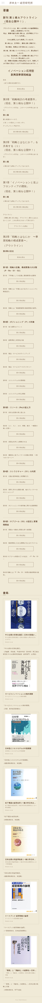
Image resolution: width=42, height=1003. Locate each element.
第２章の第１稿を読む (21, 172)
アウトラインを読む (21, 226)
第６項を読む (21, 399)
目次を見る (21, 89)
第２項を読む (21, 300)
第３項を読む (21, 314)
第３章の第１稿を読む (21, 132)
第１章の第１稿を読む (21, 207)
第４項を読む (21, 373)
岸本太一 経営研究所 (21, 2)
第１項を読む (21, 281)
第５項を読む (21, 386)
